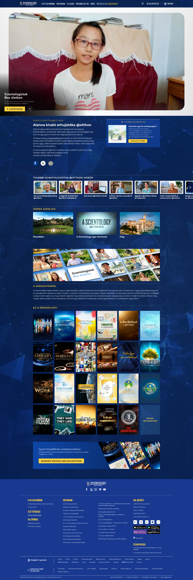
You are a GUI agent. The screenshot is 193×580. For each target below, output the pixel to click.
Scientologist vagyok (69, 529)
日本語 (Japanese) (63, 562)
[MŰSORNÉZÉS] (150, 325)
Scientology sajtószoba (141, 568)
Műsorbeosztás (34, 515)
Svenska (116, 562)
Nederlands (75, 562)
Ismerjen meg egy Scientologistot (73, 510)
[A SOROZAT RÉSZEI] (43, 325)
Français (139, 562)
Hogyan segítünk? (125, 568)
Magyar (139, 559)
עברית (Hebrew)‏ (129, 559)
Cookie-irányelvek (132, 577)
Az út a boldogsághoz (52, 138)
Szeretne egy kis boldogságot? (142, 126)
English (60, 559)
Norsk (84, 562)
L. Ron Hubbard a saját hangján (73, 517)
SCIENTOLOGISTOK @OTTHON (48, 120)
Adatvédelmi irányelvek (149, 577)
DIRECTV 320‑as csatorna (141, 504)
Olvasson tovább (138, 141)
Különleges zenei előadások (71, 536)
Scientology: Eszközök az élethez (108, 508)
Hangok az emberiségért (71, 513)
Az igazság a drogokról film (107, 526)
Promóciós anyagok (34, 526)
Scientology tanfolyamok (75, 568)
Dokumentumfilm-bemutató (72, 533)
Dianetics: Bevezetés (69, 526)
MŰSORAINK (61, 4)
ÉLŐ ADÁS (70, 4)
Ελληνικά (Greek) (87, 559)
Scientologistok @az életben (72, 539)
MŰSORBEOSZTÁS (82, 4)
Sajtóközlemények (34, 523)
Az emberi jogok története (106, 532)
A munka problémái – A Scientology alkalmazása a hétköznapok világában (114, 504)
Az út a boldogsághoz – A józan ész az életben (113, 523)
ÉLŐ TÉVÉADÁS (34, 511)
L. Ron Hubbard (91, 568)
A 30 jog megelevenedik (106, 535)
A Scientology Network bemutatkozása (40, 504)
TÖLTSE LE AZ (107, 4)
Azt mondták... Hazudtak (106, 529)
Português (92, 562)
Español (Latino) (101, 559)
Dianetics (114, 568)
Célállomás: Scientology (70, 507)
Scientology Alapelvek (70, 520)
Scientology (61, 568)
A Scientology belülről (70, 504)
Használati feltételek (116, 577)
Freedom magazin (63, 571)
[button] (2, 187)
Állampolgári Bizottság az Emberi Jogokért (112, 539)
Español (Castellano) (115, 559)
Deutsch (75, 559)
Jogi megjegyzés (165, 577)
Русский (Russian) (104, 562)
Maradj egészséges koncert (106, 512)
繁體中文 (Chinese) (127, 562)
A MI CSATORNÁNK (48, 4)
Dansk (68, 559)
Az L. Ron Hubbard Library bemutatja (75, 523)
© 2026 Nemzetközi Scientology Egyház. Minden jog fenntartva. (41, 577)
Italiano (147, 559)
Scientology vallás (157, 568)
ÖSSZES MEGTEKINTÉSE (150, 419)
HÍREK (93, 4)
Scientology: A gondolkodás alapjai (74, 542)
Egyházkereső (103, 568)
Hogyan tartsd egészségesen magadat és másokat (111, 515)
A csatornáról (32, 507)
